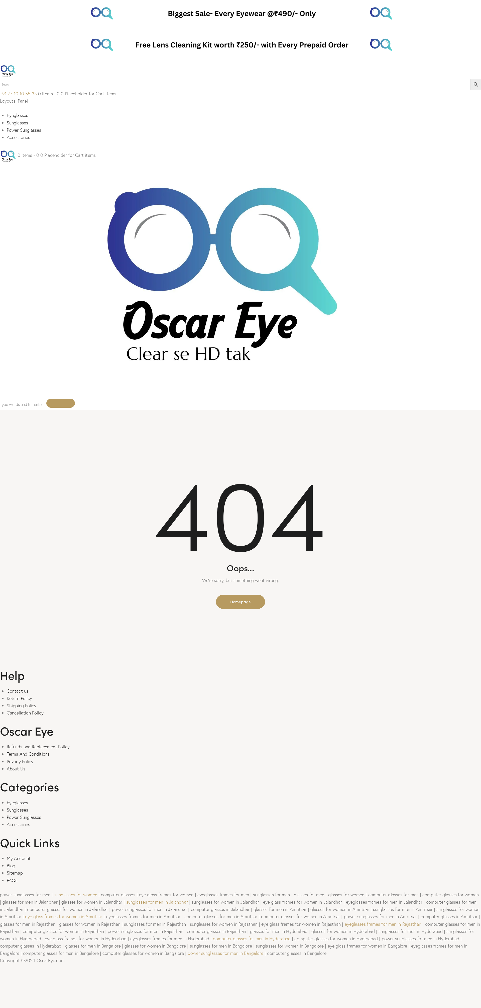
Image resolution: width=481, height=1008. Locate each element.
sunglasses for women (75, 895)
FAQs (12, 880)
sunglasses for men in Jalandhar (157, 902)
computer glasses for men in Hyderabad (252, 939)
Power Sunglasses (24, 130)
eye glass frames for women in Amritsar (63, 916)
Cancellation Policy (25, 713)
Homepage (240, 601)
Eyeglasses (17, 115)
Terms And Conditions (28, 754)
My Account (19, 858)
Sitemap (15, 873)
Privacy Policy (20, 761)
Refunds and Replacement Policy (38, 747)
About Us (16, 769)
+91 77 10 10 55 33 (18, 94)
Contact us (17, 691)
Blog (11, 866)
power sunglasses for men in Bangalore (225, 953)
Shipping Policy (22, 705)
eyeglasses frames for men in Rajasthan (383, 924)
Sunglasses (17, 123)
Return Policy (19, 698)
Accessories (18, 137)
